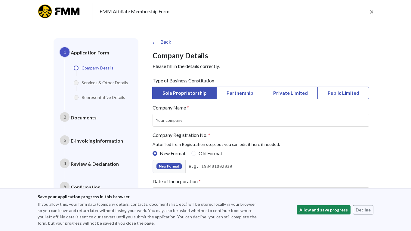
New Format (173, 153)
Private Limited (290, 93)
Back (165, 42)
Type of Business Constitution (183, 80)
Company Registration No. (181, 135)
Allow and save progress (323, 209)
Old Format (210, 153)
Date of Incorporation (177, 181)
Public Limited (343, 93)
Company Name (171, 107)
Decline (363, 209)
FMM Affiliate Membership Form (134, 11)
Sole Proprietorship (184, 93)
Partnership (240, 93)
